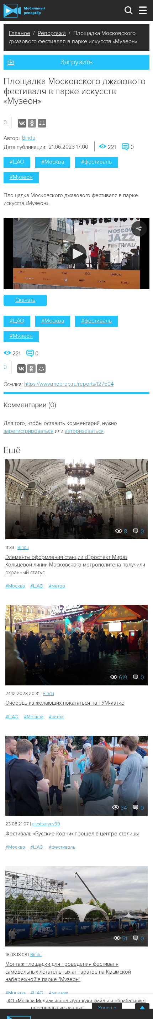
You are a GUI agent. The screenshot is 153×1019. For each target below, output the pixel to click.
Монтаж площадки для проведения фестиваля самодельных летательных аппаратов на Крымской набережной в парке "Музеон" (68, 972)
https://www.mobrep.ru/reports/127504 (69, 384)
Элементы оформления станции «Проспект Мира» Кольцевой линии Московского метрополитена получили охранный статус (75, 565)
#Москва (52, 161)
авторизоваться (84, 431)
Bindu (28, 138)
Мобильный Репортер (24, 11)
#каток (56, 717)
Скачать (25, 300)
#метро (57, 586)
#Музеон (21, 177)
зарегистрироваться (28, 431)
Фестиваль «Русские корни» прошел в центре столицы (72, 833)
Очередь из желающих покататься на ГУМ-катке (65, 703)
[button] (76, 254)
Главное (19, 33)
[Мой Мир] (42, 123)
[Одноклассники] (32, 123)
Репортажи (52, 33)
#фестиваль (96, 161)
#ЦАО (17, 161)
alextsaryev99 (46, 824)
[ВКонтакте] (22, 123)
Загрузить (76, 62)
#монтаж (58, 993)
